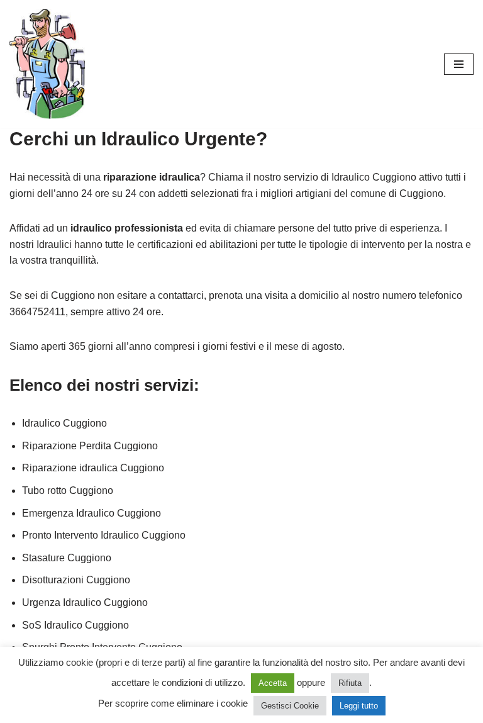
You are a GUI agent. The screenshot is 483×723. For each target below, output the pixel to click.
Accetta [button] (272, 683)
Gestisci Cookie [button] (290, 705)
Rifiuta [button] (350, 683)
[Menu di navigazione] (459, 64)
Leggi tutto (359, 705)
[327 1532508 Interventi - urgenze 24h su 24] (47, 64)
